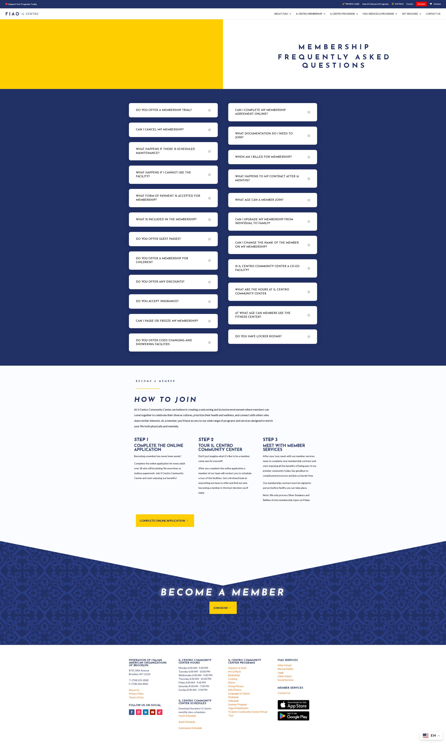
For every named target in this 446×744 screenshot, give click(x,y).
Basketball (234, 675)
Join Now (399, 4)
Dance (231, 682)
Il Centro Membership (309, 14)
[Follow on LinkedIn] (145, 712)
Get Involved (410, 14)
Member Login (352, 4)
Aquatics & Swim (237, 667)
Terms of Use (136, 697)
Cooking (232, 678)
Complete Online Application (162, 520)
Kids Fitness (235, 689)
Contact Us (433, 14)
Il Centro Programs (342, 14)
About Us (134, 689)
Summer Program (237, 704)
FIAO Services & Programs (378, 14)
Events (409, 4)
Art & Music (234, 671)
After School (284, 665)
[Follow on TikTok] (159, 712)
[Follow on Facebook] (131, 712)
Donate (421, 4)
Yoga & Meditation (238, 708)
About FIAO (281, 14)
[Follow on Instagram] (138, 712)
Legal (280, 672)
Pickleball (233, 697)
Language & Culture (239, 693)
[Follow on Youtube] (152, 712)
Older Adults (285, 676)
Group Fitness (236, 686)
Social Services (286, 679)
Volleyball (233, 700)
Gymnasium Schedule (190, 727)
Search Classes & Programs (375, 4)
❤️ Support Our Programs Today (21, 4)
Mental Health (285, 668)
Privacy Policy (136, 693)
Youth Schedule (187, 715)
